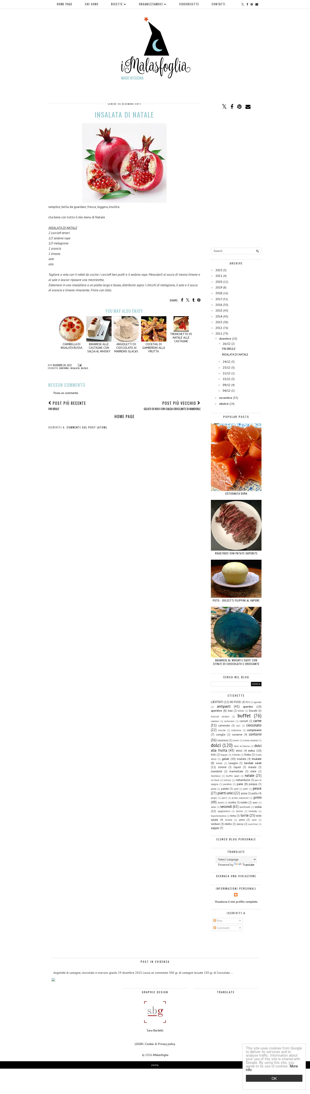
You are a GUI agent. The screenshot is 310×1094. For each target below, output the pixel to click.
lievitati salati (252, 763)
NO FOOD (235, 702)
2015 (219, 310)
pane (240, 784)
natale (84, 368)
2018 (219, 293)
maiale (252, 767)
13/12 (226, 379)
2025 (219, 270)
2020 (219, 282)
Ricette (117, 4)
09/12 (226, 385)
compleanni (254, 730)
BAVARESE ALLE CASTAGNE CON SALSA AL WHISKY (98, 347)
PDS (247, 702)
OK (274, 1078)
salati (255, 802)
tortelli (228, 819)
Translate (248, 865)
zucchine (253, 824)
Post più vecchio (172, 405)
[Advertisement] (236, 179)
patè (236, 788)
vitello (228, 824)
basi (230, 710)
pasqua (253, 784)
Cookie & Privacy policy (160, 1044)
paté (245, 788)
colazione (236, 730)
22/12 (226, 373)
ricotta (232, 802)
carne (257, 720)
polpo (214, 797)
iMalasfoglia (160, 1055)
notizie (227, 780)
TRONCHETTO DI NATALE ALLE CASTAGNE (181, 337)
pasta (213, 788)
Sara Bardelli (155, 1030)
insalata (75, 368)
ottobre (224, 404)
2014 (219, 316)
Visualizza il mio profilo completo (236, 902)
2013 (219, 322)
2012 (219, 328)
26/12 (226, 344)
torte (244, 815)
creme (235, 740)
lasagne (233, 763)
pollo (255, 793)
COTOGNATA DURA (236, 493)
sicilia (258, 807)
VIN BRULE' (229, 349)
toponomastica (218, 815)
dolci (216, 745)
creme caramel (250, 740)
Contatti (218, 4)
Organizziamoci (151, 4)
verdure (215, 824)
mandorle (216, 771)
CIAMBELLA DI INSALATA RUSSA (71, 346)
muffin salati (232, 775)
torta (233, 815)
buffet (244, 715)
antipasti (223, 706)
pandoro (227, 784)
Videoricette (189, 4)
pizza (244, 793)
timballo (253, 811)
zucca (240, 824)
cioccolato (253, 725)
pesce (257, 788)
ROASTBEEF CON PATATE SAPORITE (236, 553)
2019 (219, 287)
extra (251, 750)
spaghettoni (224, 811)
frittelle (236, 754)
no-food (215, 780)
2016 (219, 305)
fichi (213, 754)
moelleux (216, 775)
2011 (219, 333)
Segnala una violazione (236, 876)
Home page (64, 4)
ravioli (221, 802)
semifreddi (244, 806)
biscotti (253, 710)
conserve (237, 734)
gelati (225, 759)
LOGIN (139, 1044)
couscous (222, 740)
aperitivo (216, 710)
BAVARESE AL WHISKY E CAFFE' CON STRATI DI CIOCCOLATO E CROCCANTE (236, 662)
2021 (219, 276)
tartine (239, 811)
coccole (222, 730)
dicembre (225, 339)
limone (222, 767)
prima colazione (240, 797)
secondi (226, 806)
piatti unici (225, 793)
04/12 (226, 390)
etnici (239, 750)
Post (219, 921)
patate (225, 788)
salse (213, 806)
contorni (64, 368)
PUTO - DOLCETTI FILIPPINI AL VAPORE (236, 600)
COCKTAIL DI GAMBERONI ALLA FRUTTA (153, 347)
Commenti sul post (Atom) (87, 427)
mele (253, 771)
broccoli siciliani (220, 716)
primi (257, 797)
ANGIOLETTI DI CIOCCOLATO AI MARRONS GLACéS (126, 347)
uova (242, 819)
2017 (219, 299)
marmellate (236, 771)
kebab (219, 763)
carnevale (224, 725)
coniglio (220, 734)
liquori (237, 767)
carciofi (244, 721)
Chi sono (91, 4)
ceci (238, 725)
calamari (215, 721)
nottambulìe (243, 780)
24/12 (226, 362)
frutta (247, 754)
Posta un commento (66, 393)
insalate (256, 759)
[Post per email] (79, 364)
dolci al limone (241, 746)
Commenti (222, 928)
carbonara (229, 721)
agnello (257, 702)
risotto (244, 802)
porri (224, 797)
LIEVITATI (217, 702)
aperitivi (248, 706)
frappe (224, 754)
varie (254, 819)
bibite (241, 710)
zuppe (215, 828)
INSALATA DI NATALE (235, 354)
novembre (225, 398)
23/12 (226, 367)
